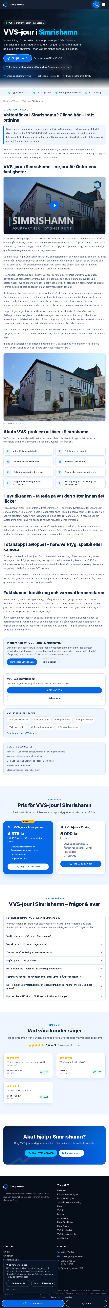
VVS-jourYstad (41, 719)
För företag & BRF (11, 1260)
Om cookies (11, 1289)
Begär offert (63, 1290)
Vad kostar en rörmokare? (19, 765)
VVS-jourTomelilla (18, 719)
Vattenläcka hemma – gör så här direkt (25, 756)
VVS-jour (15, 101)
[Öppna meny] (103, 4)
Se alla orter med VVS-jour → (22, 733)
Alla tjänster (62, 1238)
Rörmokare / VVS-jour (67, 1194)
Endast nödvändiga (43, 1283)
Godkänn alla (18, 1283)
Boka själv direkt (71, 1153)
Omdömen (8, 1256)
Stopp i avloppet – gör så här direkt (23, 770)
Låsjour (60, 1214)
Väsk (10, 423)
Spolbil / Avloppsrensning (69, 1202)
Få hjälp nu (18, 58)
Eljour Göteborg (64, 1226)
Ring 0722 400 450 (30, 866)
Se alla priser (49, 662)
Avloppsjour (62, 1218)
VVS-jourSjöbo (62, 719)
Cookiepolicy (58, 1294)
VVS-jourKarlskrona (68, 727)
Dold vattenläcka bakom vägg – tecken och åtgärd (30, 761)
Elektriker (61, 1190)
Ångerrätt (70, 1294)
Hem (5, 101)
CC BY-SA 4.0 (19, 423)
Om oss (6, 1252)
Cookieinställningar (98, 1294)
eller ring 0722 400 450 (50, 58)
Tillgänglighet (81, 1294)
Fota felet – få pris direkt (80, 1290)
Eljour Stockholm (65, 1222)
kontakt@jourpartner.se (72, 1256)
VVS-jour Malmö (65, 1230)
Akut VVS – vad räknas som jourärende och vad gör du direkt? (36, 751)
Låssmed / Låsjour (65, 1198)
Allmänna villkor (99, 1290)
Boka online (54, 698)
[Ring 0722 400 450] (96, 4)
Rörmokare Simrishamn (22, 662)
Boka (88, 1303)
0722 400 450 (54, 690)
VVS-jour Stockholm (66, 1234)
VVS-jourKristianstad (41, 727)
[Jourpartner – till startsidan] (13, 4)
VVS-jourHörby (17, 727)
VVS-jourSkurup (84, 719)
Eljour (59, 1206)
